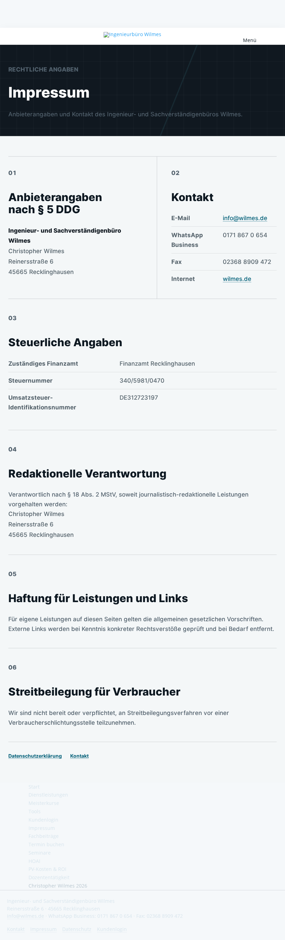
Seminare (39, 852)
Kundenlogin (43, 819)
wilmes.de (237, 278)
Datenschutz (76, 929)
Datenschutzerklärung (35, 756)
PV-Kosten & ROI (47, 869)
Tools (34, 811)
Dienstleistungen (48, 794)
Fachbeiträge (43, 836)
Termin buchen (46, 844)
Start (34, 786)
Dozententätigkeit (49, 877)
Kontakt (79, 756)
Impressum (41, 828)
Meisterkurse (43, 803)
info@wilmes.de (245, 218)
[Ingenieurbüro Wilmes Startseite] (142, 35)
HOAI (34, 861)
